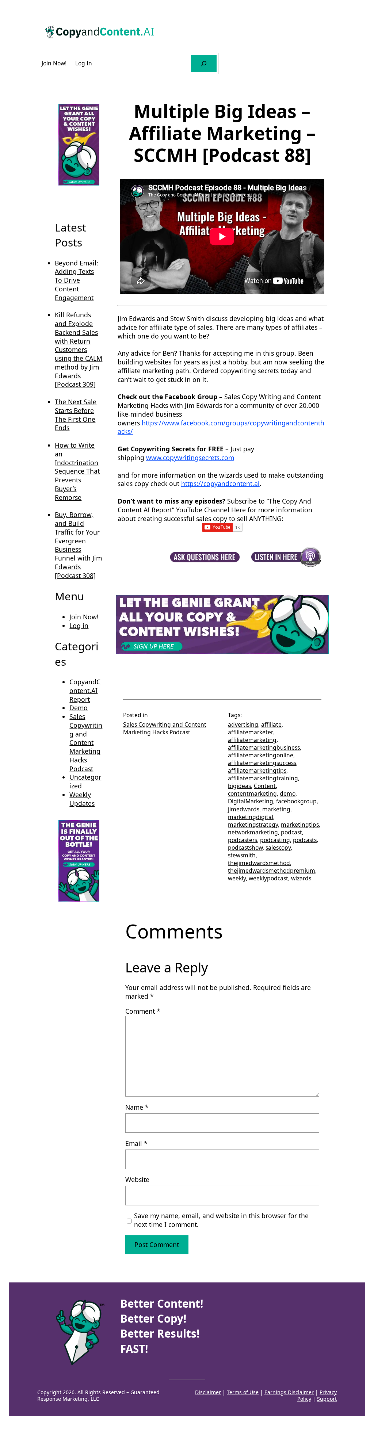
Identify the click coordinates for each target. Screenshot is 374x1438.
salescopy (278, 848)
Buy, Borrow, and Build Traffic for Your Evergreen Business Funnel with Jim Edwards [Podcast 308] (78, 545)
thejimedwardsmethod (259, 863)
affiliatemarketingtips (257, 770)
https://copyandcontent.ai (220, 483)
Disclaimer (208, 1392)
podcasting (275, 840)
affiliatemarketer (250, 732)
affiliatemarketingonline (260, 755)
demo (287, 793)
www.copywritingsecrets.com (190, 457)
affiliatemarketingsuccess (262, 763)
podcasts (305, 840)
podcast (291, 832)
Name (137, 1107)
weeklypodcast (268, 878)
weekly (237, 878)
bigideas (239, 786)
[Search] (204, 64)
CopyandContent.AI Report (84, 690)
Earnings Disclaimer (289, 1392)
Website (137, 1179)
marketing (276, 809)
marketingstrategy (253, 825)
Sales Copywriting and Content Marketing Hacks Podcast (85, 742)
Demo (78, 707)
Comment (142, 1011)
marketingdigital (250, 817)
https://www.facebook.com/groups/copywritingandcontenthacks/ (221, 427)
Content (265, 786)
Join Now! (84, 616)
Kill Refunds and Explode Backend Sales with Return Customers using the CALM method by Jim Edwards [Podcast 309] (78, 349)
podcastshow (245, 848)
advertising (243, 724)
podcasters (242, 840)
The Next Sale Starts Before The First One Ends (75, 414)
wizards (301, 878)
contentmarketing (252, 793)
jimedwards (243, 809)
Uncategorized (85, 781)
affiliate (271, 724)
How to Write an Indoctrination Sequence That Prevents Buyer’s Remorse (77, 471)
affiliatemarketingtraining (263, 778)
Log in (78, 625)
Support (327, 1398)
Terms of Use (243, 1392)
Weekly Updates (82, 799)
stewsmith (242, 855)
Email (136, 1143)
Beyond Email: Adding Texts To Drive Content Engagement (76, 280)
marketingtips (300, 825)
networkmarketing (253, 832)
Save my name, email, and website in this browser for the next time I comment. (221, 1220)
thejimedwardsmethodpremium (271, 871)
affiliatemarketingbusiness (264, 747)
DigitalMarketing (250, 801)
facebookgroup (296, 801)
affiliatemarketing (252, 740)
